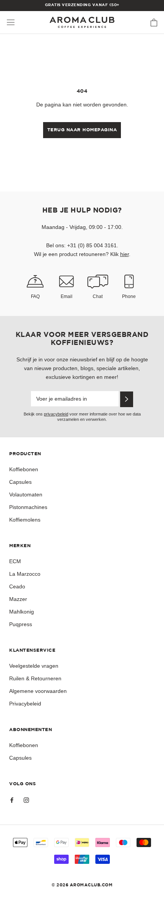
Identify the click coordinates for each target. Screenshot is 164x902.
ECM (15, 561)
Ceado (17, 586)
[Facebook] (11, 799)
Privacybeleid (25, 704)
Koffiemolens (24, 520)
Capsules (20, 482)
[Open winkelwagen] (154, 22)
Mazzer (18, 599)
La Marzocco (24, 574)
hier (124, 254)
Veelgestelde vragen (33, 666)
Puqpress (20, 624)
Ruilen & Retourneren (35, 678)
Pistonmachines (28, 507)
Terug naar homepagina (82, 130)
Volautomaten (25, 494)
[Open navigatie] (10, 22)
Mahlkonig (21, 612)
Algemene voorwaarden (38, 691)
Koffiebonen (23, 469)
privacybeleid (56, 414)
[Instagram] (26, 799)
